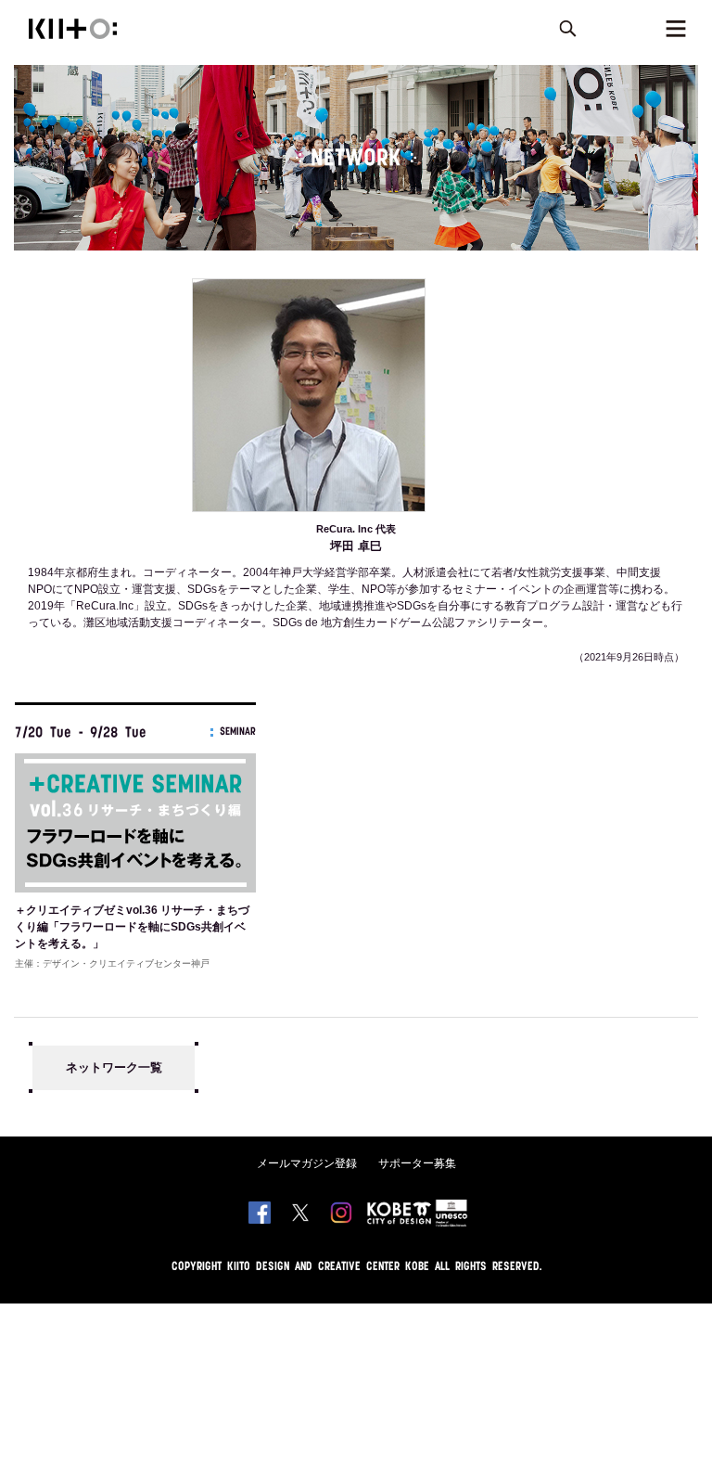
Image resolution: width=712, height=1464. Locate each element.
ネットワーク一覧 (114, 1067)
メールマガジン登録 (307, 1163)
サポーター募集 (417, 1163)
